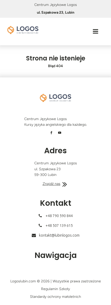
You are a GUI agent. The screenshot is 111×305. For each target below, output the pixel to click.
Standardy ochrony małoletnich (55, 296)
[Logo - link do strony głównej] (23, 30)
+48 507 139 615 (59, 225)
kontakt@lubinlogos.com (59, 235)
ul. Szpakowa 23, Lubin (55, 12)
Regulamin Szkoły (55, 289)
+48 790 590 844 (59, 216)
